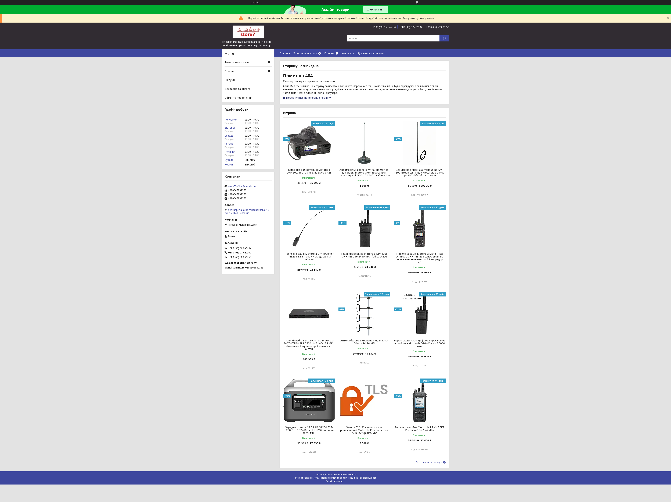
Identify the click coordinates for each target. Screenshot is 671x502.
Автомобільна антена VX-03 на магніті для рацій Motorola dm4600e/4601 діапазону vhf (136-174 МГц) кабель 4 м (364, 172)
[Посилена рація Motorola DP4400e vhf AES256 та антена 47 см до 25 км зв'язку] (309, 227)
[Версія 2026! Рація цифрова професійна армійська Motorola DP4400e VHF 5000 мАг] (420, 313)
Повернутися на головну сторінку (308, 97)
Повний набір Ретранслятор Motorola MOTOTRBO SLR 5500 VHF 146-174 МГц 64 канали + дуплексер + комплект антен (309, 344)
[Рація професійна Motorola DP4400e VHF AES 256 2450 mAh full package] (364, 227)
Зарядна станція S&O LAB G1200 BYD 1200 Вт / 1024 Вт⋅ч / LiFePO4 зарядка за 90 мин (309, 430)
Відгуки (230, 80)
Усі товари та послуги (429, 462)
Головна (285, 53)
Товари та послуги (305, 53)
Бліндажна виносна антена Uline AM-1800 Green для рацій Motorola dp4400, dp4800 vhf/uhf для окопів (419, 172)
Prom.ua (352, 474)
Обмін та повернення (238, 97)
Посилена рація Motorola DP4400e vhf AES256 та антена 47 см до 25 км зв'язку (309, 256)
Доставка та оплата (371, 53)
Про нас (329, 53)
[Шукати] (444, 38)
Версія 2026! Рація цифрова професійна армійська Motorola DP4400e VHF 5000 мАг (419, 343)
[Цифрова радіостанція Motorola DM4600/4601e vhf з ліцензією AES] (309, 143)
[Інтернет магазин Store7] (248, 31)
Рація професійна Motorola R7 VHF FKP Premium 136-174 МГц (419, 428)
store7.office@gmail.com (242, 186)
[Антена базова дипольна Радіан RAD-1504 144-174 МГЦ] (364, 313)
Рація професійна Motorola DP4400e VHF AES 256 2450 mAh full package (364, 255)
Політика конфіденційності (362, 477)
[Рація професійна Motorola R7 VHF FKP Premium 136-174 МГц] (420, 400)
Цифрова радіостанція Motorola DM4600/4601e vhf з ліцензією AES (309, 171)
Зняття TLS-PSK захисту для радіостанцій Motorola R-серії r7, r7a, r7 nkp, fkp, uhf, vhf (364, 430)
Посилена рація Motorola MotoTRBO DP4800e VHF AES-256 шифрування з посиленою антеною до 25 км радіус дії (419, 257)
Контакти (348, 53)
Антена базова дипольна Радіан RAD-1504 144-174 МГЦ (364, 342)
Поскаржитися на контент (334, 477)
